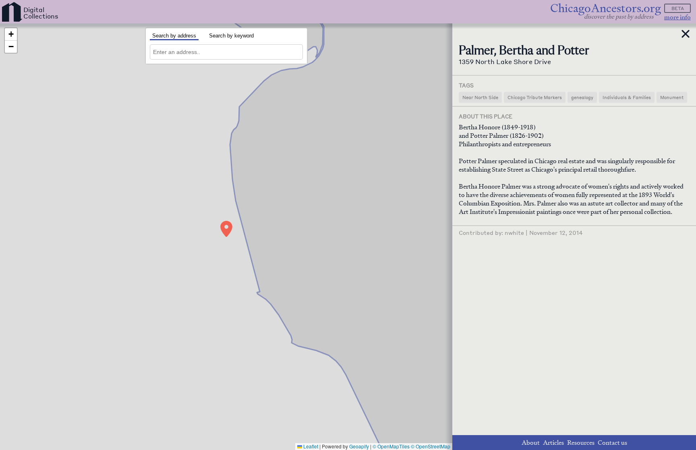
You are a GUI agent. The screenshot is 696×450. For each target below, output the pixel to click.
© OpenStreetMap (430, 446)
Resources (580, 442)
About (531, 442)
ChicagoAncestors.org (605, 8)
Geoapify (359, 446)
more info (677, 17)
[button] (226, 229)
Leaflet (310, 446)
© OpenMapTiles (391, 446)
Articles (553, 442)
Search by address (174, 36)
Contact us (612, 442)
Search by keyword (231, 36)
